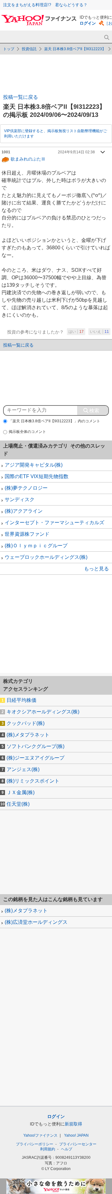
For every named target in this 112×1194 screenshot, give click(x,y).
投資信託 (29, 49)
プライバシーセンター (77, 1144)
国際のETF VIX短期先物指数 (36, 476)
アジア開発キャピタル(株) (34, 465)
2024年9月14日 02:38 (76, 152)
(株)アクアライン (24, 511)
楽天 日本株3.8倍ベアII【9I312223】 (75, 49)
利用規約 (47, 1149)
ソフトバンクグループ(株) (35, 746)
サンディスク (20, 499)
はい (76, 331)
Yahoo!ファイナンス (40, 1135)
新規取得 (73, 1123)
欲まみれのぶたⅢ (28, 158)
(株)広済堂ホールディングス (36, 922)
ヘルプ (66, 1149)
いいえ (99, 331)
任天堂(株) (18, 804)
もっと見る (96, 568)
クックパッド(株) (25, 723)
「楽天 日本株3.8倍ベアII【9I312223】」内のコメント (54, 421)
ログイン (88, 23)
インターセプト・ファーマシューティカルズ (54, 522)
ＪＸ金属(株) (21, 792)
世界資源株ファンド (27, 534)
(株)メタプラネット (28, 734)
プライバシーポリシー (34, 1144)
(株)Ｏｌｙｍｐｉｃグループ (36, 545)
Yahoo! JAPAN (76, 1135)
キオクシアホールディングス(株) (43, 711)
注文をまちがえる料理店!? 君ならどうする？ (45, 4)
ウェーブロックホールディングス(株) (46, 557)
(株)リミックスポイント (33, 781)
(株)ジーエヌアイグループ (35, 757)
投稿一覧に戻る (20, 97)
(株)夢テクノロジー (26, 488)
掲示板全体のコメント (27, 431)
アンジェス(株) (23, 769)
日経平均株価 (21, 700)
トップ (8, 49)
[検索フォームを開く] (106, 37)
